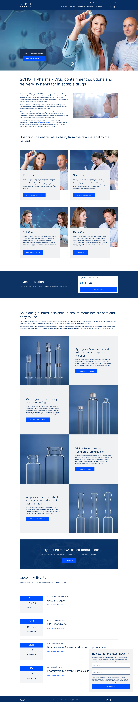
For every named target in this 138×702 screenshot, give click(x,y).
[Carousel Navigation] (69, 64)
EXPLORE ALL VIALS (85, 469)
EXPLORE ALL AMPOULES (37, 519)
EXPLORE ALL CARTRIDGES (38, 420)
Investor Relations (110, 2)
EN (117, 2)
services (48, 122)
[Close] (129, 653)
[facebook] (107, 700)
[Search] (107, 7)
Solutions (81, 7)
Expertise (90, 7)
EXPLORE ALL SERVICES (84, 195)
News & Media (93, 2)
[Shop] (114, 7)
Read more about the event (55, 605)
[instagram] (110, 700)
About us (99, 7)
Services (72, 7)
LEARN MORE (81, 252)
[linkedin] (112, 700)
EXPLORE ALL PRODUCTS (34, 58)
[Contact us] (110, 7)
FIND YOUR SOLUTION (33, 252)
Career (101, 2)
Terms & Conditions (77, 699)
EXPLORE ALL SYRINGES (86, 371)
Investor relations (98, 289)
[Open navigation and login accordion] (117, 7)
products (40, 122)
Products (64, 7)
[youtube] (115, 700)
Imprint (58, 699)
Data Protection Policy (66, 699)
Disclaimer (53, 699)
